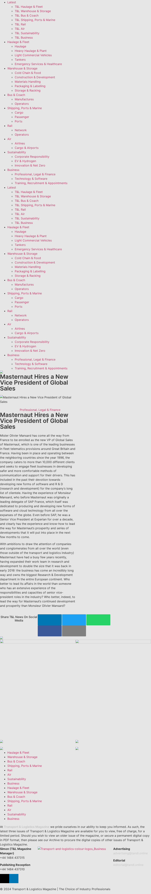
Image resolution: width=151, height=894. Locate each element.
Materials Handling (28, 81)
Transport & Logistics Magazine (26, 827)
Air (9, 139)
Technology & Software (31, 178)
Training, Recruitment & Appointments (41, 183)
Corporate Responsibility (32, 156)
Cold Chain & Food (28, 73)
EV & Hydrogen (25, 161)
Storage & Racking (28, 90)
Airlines (20, 143)
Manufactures (24, 99)
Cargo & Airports (26, 148)
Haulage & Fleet (18, 42)
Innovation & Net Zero (30, 165)
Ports (18, 121)
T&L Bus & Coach (26, 15)
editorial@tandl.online (128, 865)
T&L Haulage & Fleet (29, 6)
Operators (22, 103)
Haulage (20, 46)
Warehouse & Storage (22, 68)
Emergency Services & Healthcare (38, 64)
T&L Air (20, 29)
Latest (11, 2)
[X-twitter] (4, 878)
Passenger (22, 117)
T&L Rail (20, 24)
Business (13, 170)
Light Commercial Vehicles (33, 55)
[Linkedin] (13, 878)
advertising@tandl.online (130, 853)
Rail (9, 126)
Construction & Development (35, 77)
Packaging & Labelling (30, 86)
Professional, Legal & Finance (35, 174)
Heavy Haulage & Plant (31, 51)
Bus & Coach (16, 95)
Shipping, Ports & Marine (24, 108)
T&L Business (24, 37)
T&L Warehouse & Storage (33, 11)
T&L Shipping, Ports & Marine (35, 20)
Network (21, 130)
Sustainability (16, 152)
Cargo (19, 112)
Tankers (20, 59)
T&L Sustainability (27, 33)
